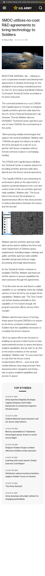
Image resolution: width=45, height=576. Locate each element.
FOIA (39, 565)
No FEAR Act (11, 569)
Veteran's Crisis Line (30, 569)
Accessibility (26, 565)
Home (9, 562)
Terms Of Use (10, 565)
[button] (1, 5)
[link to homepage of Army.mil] (22, 8)
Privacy (34, 562)
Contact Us (21, 562)
